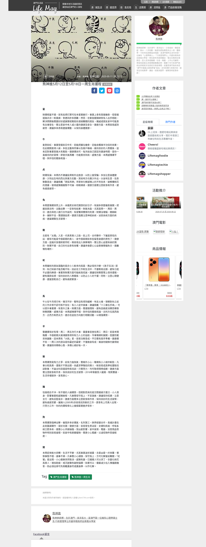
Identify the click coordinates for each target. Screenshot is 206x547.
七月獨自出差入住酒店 (150, 96)
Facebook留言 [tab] (41, 534)
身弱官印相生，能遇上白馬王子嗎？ (156, 108)
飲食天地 (125, 7)
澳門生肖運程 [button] (60, 477)
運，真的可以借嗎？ (149, 99)
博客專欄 (155, 2)
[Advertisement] (155, 345)
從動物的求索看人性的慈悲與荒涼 (155, 105)
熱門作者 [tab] (170, 122)
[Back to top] (201, 536)
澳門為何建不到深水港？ (151, 102)
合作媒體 (165, 2)
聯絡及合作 (177, 2)
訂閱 (146, 2)
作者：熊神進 (83, 76)
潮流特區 (155, 7)
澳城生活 (96, 7)
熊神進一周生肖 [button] (82, 477)
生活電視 (140, 7)
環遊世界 (111, 7)
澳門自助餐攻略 (173, 7)
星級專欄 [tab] (148, 122)
